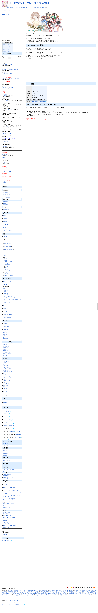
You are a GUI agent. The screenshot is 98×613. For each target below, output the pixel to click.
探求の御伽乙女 (7, 243)
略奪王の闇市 (5, 338)
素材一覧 (5, 332)
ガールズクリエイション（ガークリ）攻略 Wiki (66, 594)
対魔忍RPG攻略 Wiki (45, 590)
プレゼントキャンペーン (8, 382)
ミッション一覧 (6, 361)
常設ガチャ (5, 349)
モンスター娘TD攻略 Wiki (78, 592)
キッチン (6, 335)
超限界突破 (6, 306)
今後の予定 (5, 379)
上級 (5, 224)
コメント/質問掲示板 (7, 478)
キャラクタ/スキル (9, 46)
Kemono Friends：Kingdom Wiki (39, 594)
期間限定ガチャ (5, 94)
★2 (5, 284)
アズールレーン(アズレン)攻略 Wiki (36, 590)
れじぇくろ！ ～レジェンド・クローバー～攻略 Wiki (46, 592)
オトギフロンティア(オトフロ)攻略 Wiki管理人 (12, 600)
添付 (27, 7)
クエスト (4, 46)
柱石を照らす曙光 (7, 246)
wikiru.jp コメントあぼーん (6, 603)
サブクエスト (5, 255)
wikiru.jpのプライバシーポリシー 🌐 (7, 604)
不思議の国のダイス (8, 352)
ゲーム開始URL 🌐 (7, 409)
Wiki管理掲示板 (6, 209)
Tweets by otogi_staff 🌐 (7, 540)
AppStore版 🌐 (7, 413)
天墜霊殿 (6, 260)
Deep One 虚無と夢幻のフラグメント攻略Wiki (20, 591)
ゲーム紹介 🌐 (6, 422)
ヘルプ (48, 7)
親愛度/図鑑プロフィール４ (8, 505)
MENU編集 (5, 534)
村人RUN (6, 365)
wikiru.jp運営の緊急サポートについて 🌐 (19, 604)
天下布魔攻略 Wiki (57, 592)
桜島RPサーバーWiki (43, 595)
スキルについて (6, 293)
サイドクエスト (6, 250)
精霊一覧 (5, 291)
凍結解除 (18, 7)
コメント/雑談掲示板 (7, 474)
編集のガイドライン (8, 230)
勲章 (4, 373)
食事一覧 (5, 334)
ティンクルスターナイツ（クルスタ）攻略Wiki (19, 594)
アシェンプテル (7, 100)
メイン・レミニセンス (8, 275)
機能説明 (5, 443)
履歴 (24, 7)
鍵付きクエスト (7, 258)
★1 (7, 284)
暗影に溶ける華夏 (7, 247)
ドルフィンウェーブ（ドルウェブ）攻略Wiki (60, 593)
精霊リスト (5, 288)
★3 (7, 133)
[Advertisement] (13, 29)
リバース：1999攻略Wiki (30, 594)
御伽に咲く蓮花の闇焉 (8, 249)
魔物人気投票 (5, 402)
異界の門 (4, 133)
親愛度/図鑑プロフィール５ (8, 503)
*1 (11, 411)
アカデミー (5, 389)
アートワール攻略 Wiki (70, 590)
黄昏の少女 (6, 241)
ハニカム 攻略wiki (55, 594)
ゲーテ (5, 95)
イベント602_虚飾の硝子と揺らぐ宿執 (10, 498)
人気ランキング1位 (7, 380)
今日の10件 (9, 51)
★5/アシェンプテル (7, 171)
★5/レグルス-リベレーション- (9, 167)
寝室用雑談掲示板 (6, 194)
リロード (30, 7)
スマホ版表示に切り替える (7, 10)
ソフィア (7, 126)
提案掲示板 (5, 203)
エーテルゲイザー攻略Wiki (8, 594)
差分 (22, 7)
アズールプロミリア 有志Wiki (34, 595)
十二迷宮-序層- (7, 264)
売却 (4, 337)
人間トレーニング (6, 388)
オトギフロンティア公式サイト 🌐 (39, 101)
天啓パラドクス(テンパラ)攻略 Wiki (88, 592)
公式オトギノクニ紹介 (7, 371)
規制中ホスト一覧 (6, 460)
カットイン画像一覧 (8, 392)
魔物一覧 (5, 391)
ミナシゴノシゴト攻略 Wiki (69, 591)
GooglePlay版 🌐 (7, 414)
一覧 (38, 7)
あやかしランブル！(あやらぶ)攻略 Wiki (79, 590)
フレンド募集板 (6, 195)
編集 (8, 7)
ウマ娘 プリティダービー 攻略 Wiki (10, 592)
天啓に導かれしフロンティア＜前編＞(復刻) (10, 78)
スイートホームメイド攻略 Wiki (77, 594)
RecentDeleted (6, 496)
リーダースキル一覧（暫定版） (10, 297)
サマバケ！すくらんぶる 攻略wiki (75, 595)
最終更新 (44, 7)
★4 (8, 133)
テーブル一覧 (5, 452)
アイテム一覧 (5, 329)
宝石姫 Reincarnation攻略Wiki (72, 593)
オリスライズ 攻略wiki (84, 595)
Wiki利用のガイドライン (8, 229)
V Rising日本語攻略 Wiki (40, 593)
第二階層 (6, 267)
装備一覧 (5, 323)
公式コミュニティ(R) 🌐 (8, 419)
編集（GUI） (12, 7)
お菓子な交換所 (6, 346)
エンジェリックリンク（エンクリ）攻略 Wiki (22, 592)
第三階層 (6, 269)
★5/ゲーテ (5, 174)
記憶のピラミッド (5, 157)
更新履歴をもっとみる (6, 507)
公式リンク (9, 49)
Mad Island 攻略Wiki (49, 595)
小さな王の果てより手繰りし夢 (8, 87)
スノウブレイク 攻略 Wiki (48, 594)
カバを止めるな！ (7, 367)
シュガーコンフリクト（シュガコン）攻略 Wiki (67, 592)
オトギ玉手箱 (5, 347)
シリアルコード (6, 374)
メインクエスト (6, 236)
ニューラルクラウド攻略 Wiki (33, 592)
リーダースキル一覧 (8, 296)
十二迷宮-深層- (5, 162)
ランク (4, 362)
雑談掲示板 (5, 192)
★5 (10, 133)
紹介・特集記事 (6, 385)
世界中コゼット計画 (8, 368)
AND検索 (19, 56)
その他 (4, 49)
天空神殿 (5, 386)
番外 (7, 224)
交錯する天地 (6, 244)
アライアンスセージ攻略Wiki (81, 593)
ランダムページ (5, 445)
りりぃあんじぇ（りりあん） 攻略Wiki (15, 595)
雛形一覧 (5, 450)
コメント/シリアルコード (8, 499)
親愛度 (4, 308)
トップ (4, 7)
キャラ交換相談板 (6, 197)
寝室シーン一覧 (7, 515)
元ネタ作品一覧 (6, 311)
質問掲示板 (5, 201)
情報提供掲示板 (6, 204)
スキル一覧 (6, 294)
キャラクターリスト (7, 281)
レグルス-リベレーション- (9, 109)
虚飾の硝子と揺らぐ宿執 (7, 64)
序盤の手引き (5, 215)
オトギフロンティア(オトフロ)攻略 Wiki (29, 3)
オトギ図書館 (6, 263)
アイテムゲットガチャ (8, 376)
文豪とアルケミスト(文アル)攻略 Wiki (12, 590)
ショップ (4, 116)
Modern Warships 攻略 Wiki (87, 594)
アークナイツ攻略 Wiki (52, 590)
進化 (4, 305)
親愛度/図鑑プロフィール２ (8, 475)
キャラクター (6, 520)
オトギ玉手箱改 (5, 141)
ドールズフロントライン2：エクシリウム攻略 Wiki (29, 593)
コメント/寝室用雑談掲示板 (8, 469)
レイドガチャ (5, 355)
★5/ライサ (5, 182)
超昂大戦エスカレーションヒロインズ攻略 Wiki (57, 591)
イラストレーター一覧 (7, 314)
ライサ (12, 104)
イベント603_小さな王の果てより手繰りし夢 (12, 495)
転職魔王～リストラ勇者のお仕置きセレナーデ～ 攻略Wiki (61, 595)
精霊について (6, 290)
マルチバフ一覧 (7, 302)
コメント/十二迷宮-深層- (8, 501)
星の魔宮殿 (4, 154)
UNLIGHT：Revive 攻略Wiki (25, 595)
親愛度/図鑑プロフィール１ (8, 477)
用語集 (4, 227)
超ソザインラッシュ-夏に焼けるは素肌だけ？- (11, 69)
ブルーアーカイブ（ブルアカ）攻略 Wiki (33, 591)
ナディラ (7, 104)
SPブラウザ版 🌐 (7, 411)
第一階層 (6, 266)
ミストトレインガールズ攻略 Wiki (45, 591)
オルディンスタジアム (6, 146)
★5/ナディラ (5, 181)
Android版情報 (6, 383)
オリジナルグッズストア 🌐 (8, 423)
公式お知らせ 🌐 (6, 416)
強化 (4, 303)
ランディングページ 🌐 (7, 420)
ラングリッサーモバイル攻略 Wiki (61, 590)
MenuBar (5, 484)
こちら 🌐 (12, 428)
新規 (35, 7)
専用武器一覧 (6, 326)
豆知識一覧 (5, 370)
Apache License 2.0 (24, 603)
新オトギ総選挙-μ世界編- (7, 73)
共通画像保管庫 (6, 453)
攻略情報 (5, 221)
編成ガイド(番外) (7, 527)
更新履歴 (4, 51)
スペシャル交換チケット (8, 353)
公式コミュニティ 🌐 (7, 417)
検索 (41, 7)
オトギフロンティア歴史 (8, 377)
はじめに (9, 44)
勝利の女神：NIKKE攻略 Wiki (49, 593)
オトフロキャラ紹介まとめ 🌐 (9, 425)
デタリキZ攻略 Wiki (10, 591)
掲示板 (4, 44)
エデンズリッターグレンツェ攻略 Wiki (78, 591)
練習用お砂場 (5, 455)
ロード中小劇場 (6, 364)
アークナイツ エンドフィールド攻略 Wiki (15, 593)
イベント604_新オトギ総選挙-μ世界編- (10, 490)
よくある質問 (5, 218)
